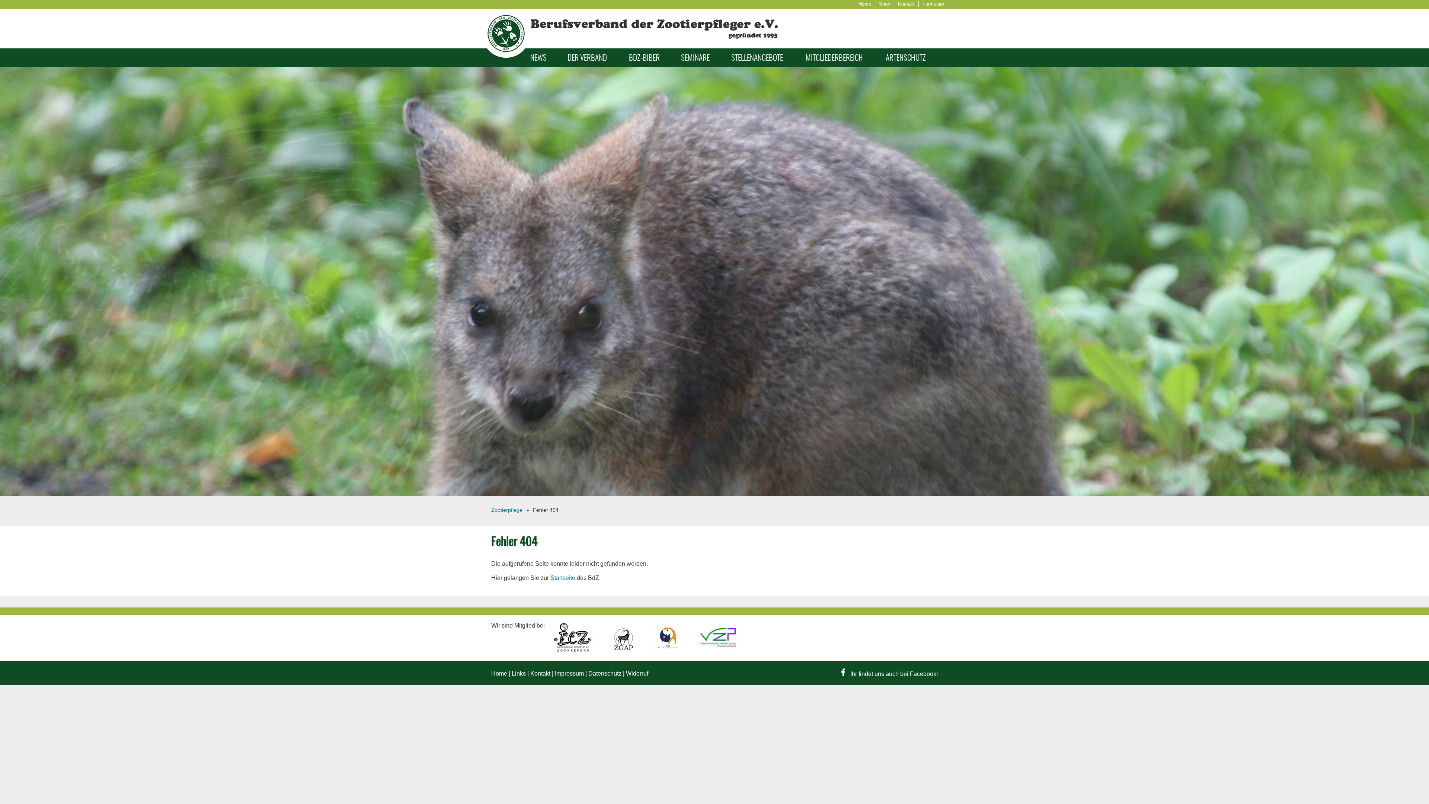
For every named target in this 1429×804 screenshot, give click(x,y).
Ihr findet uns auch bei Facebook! (893, 674)
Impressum (569, 673)
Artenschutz (906, 57)
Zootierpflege (506, 510)
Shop (884, 4)
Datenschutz (604, 673)
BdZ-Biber (644, 57)
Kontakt (906, 4)
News (538, 57)
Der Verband (587, 57)
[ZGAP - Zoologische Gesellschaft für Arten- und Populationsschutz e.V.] (624, 650)
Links (519, 673)
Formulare (933, 4)
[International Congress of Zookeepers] (574, 650)
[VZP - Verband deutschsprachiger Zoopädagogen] (718, 650)
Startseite (562, 578)
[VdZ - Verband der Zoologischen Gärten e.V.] (668, 650)
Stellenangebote (757, 57)
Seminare (695, 57)
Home (865, 4)
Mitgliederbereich (834, 57)
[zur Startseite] (506, 55)
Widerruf (637, 673)
